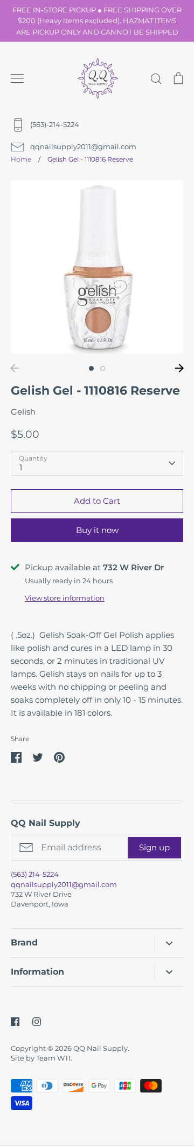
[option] (97, 267)
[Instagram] (36, 1021)
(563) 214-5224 (35, 874)
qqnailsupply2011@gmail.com (64, 884)
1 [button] (91, 368)
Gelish (23, 412)
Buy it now (97, 530)
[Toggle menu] (17, 78)
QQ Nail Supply (100, 1048)
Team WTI (53, 1058)
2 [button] (102, 368)
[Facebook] (15, 1021)
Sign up (154, 847)
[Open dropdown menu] (169, 943)
